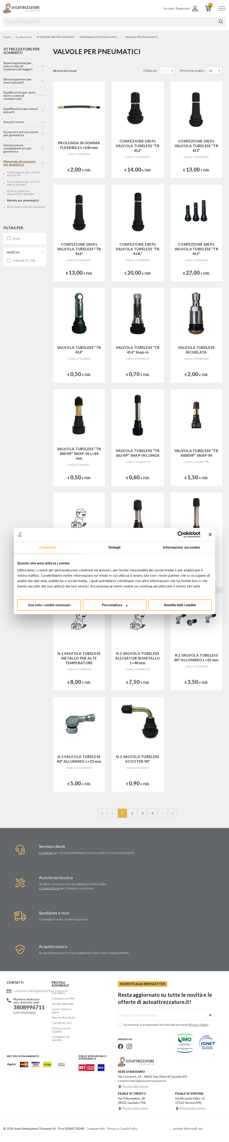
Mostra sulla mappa (135, 1086)
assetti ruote (13, 122)
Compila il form (49, 888)
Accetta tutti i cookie (180, 605)
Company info (96, 1128)
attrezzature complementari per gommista (17, 148)
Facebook (120, 1046)
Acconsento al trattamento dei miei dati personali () (165, 1025)
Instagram (129, 1046)
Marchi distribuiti (63, 1017)
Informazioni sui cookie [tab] (181, 547)
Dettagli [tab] (114, 547)
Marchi (13, 252)
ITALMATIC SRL (24, 260)
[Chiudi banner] (210, 534)
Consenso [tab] (47, 547)
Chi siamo (58, 993)
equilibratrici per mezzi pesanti (20, 110)
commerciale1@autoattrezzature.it (29, 991)
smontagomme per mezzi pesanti (17, 80)
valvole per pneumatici (23, 200)
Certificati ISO (62, 1023)
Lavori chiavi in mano (62, 1010)
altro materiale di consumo (26, 207)
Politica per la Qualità (61, 1029)
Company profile (63, 998)
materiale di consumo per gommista (19, 162)
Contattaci (46, 853)
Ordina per (150, 70)
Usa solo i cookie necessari (49, 605)
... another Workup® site (186, 1128)
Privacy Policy (198, 1025)
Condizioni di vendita (60, 1038)
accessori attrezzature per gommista (20, 133)
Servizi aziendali (62, 1004)
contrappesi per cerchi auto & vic (23, 173)
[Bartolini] (86, 1069)
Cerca (220, 21)
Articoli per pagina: (192, 70)
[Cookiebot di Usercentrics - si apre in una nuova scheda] (180, 534)
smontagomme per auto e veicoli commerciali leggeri (17, 66)
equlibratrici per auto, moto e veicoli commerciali (19, 95)
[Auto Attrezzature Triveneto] (21, 8)
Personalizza (112, 605)
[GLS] (101, 1069)
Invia (210, 1015)
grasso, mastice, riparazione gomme (20, 192)
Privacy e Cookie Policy (122, 1128)
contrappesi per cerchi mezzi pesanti (23, 183)
